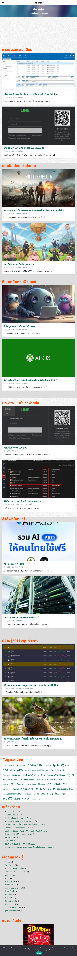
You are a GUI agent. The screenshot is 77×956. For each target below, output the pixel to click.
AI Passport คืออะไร (14, 563)
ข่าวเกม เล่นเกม (22, 213)
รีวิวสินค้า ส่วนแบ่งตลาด (13, 907)
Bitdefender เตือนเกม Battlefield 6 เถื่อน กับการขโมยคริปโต (34, 210)
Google (34, 775)
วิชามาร (31, 794)
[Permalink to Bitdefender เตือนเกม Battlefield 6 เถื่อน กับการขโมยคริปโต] (38, 188)
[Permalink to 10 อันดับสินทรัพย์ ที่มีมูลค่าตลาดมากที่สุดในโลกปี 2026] (38, 662)
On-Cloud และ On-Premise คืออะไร (22, 617)
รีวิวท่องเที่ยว (9, 904)
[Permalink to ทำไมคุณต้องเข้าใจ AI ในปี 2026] (38, 304)
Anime (7, 862)
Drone (46, 771)
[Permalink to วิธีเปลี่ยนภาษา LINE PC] (38, 425)
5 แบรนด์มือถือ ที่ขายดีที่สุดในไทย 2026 (19, 828)
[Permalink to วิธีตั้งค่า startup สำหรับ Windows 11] (38, 479)
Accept (39, 953)
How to (66, 775)
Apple (58, 765)
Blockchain (14, 770)
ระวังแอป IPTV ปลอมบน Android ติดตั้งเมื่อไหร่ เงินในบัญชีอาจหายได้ (30, 847)
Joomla (25, 779)
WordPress (7, 789)
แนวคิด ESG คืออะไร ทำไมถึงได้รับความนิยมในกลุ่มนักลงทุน (33, 738)
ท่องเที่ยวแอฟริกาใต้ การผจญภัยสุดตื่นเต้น (20, 834)
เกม (8, 799)
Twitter (44, 784)
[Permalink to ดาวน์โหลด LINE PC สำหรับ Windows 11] (38, 125)
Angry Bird (48, 766)
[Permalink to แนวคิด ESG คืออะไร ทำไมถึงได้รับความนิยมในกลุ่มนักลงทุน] (38, 716)
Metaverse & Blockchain (15, 872)
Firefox (20, 775)
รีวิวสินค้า (64, 789)
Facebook (57, 770)
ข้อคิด (29, 789)
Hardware (50, 775)
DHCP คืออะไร (10, 841)
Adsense (7, 765)
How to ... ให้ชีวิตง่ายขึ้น (25, 451)
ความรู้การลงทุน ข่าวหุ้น (25, 688)
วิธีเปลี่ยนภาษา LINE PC (15, 447)
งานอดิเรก (8, 894)
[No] (74, 951)
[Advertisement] (38, 33)
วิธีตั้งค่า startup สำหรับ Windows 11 (22, 501)
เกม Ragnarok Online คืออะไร (19, 264)
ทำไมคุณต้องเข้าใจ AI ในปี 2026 (19, 326)
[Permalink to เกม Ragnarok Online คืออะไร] (38, 241)
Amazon (23, 766)
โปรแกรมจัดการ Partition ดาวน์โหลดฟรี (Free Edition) (31, 94)
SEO (28, 784)
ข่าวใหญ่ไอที (9, 885)
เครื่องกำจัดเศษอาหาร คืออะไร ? (16, 837)
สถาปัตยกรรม (46, 794)
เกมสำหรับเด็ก (22, 799)
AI (15, 765)
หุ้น (67, 794)
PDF (14, 784)
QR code (21, 784)
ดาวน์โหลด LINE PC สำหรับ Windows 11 (24, 147)
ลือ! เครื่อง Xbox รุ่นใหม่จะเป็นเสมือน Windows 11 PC (30, 380)
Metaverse (48, 780)
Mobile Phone (10, 875)
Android (35, 765)
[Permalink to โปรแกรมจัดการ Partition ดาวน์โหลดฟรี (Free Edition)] (38, 71)
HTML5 (6, 780)
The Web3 (38, 2)
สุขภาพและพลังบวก (12, 911)
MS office (59, 779)
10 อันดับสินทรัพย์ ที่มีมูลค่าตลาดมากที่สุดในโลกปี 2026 (31, 685)
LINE (34, 779)
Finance (9, 775)
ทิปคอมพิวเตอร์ (22, 330)
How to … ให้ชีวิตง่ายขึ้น (14, 868)
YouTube (19, 789)
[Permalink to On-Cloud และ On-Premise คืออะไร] (38, 595)
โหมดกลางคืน (35, 799)
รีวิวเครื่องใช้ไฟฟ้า (17, 793)
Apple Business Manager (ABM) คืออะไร (21, 821)
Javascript (14, 780)
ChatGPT (25, 770)
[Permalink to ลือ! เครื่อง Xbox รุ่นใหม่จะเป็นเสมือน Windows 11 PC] (38, 357)
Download (36, 770)
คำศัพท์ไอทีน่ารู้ (22, 567)
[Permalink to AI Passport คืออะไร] (38, 541)
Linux (40, 780)
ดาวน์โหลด (20, 97)
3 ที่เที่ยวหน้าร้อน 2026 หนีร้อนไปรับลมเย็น (20, 844)
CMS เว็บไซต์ (9, 865)
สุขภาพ (60, 794)
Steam (36, 784)
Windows (57, 784)
